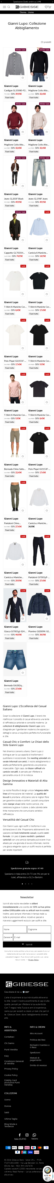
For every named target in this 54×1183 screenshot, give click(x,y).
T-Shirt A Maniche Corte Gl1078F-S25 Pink (15, 415)
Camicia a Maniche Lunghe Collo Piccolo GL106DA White (14, 577)
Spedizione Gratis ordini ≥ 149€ (27, 1)
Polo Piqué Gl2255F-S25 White (14, 361)
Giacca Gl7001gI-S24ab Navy (15, 631)
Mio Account (36, 1033)
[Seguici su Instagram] (27, 1135)
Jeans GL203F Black (13, 198)
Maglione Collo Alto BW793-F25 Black (38, 90)
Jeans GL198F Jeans (38, 198)
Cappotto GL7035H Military (13, 252)
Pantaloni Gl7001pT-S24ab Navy (38, 577)
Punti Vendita (11, 1049)
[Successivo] (53, 1)
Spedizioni (35, 1052)
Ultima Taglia (10, 1118)
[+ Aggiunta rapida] (22, 77)
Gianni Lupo (11, 86)
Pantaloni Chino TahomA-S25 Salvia (13, 523)
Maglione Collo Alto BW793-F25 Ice (38, 144)
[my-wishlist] (46, 7)
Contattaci (9, 1036)
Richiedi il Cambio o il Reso (40, 1046)
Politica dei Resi (37, 1039)
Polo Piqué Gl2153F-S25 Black (38, 469)
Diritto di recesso (38, 1065)
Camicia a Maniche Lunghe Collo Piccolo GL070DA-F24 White (38, 523)
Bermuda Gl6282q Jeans (13, 685)
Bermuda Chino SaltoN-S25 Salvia (15, 469)
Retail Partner (18, 1172)
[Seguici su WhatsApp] (34, 1135)
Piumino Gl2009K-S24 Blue (39, 631)
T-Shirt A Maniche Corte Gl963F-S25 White (15, 307)
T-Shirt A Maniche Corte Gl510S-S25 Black (39, 307)
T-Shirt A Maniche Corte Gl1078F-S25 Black (39, 361)
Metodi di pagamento (35, 1058)
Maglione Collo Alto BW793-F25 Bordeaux (15, 144)
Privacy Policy (33, 960)
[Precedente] (1, 1)
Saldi (6, 1112)
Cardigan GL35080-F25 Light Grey (15, 90)
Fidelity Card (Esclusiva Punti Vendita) (12, 1082)
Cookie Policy (11, 1075)
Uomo (31, 12)
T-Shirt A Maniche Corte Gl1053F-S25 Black (39, 415)
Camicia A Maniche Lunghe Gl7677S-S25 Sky (38, 252)
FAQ (6, 1055)
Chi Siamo (9, 1043)
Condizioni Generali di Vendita (14, 1062)
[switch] (47, 1178)
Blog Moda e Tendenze (10, 1125)
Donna (23, 12)
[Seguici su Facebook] (20, 1135)
